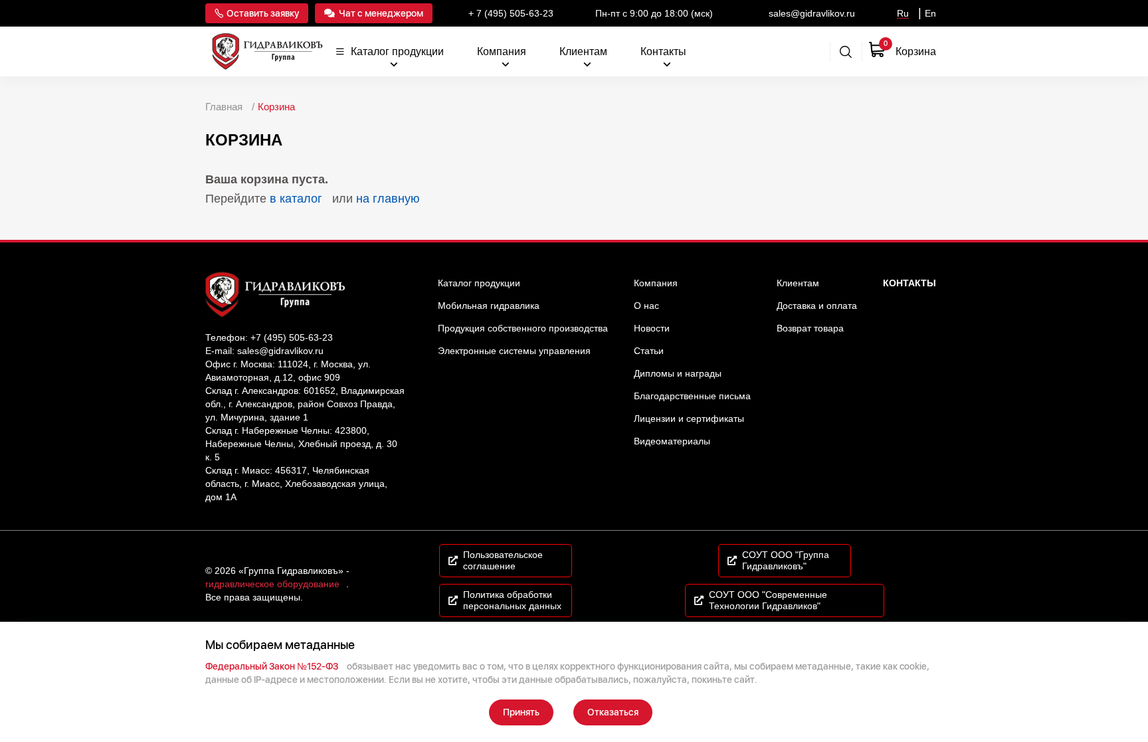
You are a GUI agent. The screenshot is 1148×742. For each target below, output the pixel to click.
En (930, 13)
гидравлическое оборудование (272, 584)
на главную (388, 198)
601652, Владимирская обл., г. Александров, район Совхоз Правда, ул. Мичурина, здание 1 (305, 403)
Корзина (276, 106)
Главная (223, 106)
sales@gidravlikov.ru (280, 350)
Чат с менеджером (381, 13)
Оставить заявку (263, 13)
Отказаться (612, 712)
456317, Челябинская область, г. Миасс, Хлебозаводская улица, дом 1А (296, 483)
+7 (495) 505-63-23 (291, 337)
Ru (903, 13)
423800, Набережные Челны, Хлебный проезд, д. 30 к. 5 (301, 443)
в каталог (296, 198)
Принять (521, 712)
